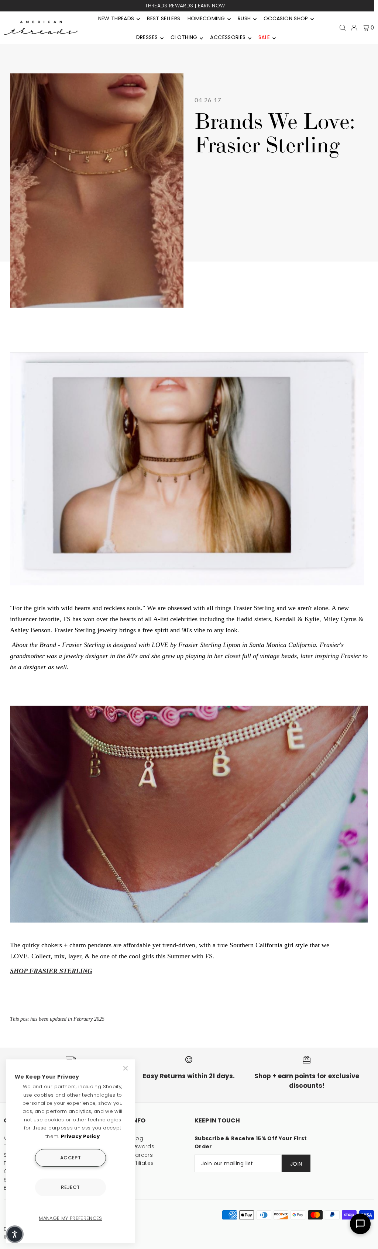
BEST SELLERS (163, 18)
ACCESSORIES (227, 37)
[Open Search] (343, 28)
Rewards (142, 1146)
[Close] (126, 1068)
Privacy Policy (80, 1136)
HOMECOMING (206, 18)
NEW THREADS (116, 18)
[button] (15, 1234)
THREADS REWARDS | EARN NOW (185, 5)
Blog (137, 1138)
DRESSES (147, 37)
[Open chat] (360, 1224)
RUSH (244, 18)
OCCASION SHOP (286, 18)
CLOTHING (184, 37)
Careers (142, 1155)
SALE (264, 37)
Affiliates (142, 1163)
